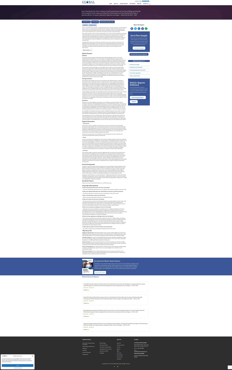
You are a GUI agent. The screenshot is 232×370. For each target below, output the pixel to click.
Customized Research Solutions (137, 70)
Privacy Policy (120, 355)
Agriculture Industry (104, 351)
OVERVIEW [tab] (85, 25)
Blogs (118, 351)
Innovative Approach (135, 73)
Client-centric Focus (135, 75)
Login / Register (146, 1)
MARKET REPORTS (124, 3)
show (90, 50)
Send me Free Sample (138, 48)
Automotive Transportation (105, 347)
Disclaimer (119, 359)
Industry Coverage (134, 64)
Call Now (134, 101)
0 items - (138, 1)
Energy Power (85, 354)
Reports (118, 349)
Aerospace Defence (104, 345)
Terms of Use (119, 357)
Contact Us (119, 353)
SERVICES (139, 3)
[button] (32, 356)
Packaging (102, 353)
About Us (119, 343)
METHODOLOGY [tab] (92, 25)
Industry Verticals (120, 345)
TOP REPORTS (132, 3)
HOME (110, 3)
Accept (17, 365)
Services (118, 347)
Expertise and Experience (136, 67)
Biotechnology (103, 343)
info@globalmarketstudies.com (140, 351)
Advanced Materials (86, 352)
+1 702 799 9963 (140, 348)
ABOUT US (116, 3)
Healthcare (84, 348)
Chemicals (84, 350)
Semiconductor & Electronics (88, 346)
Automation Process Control (105, 349)
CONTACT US (145, 3)
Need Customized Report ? (138, 97)
